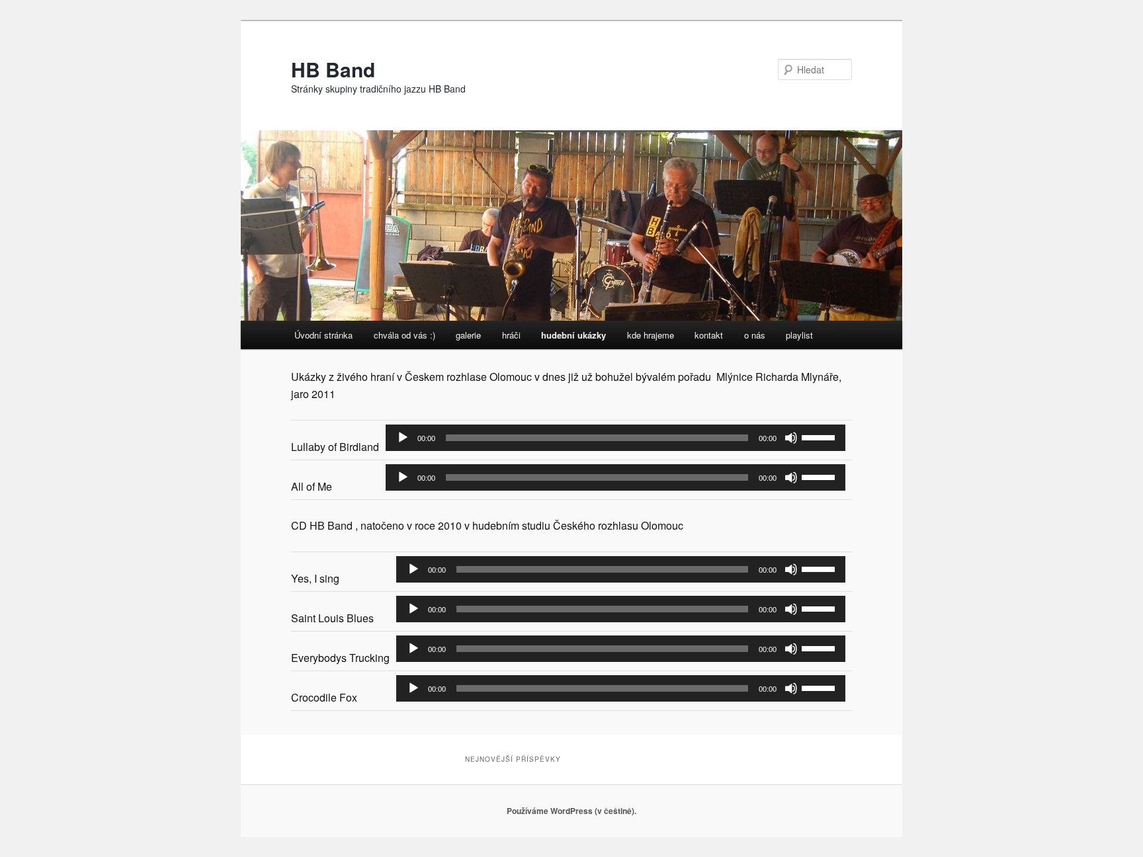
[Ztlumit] (791, 437)
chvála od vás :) (404, 335)
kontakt (709, 335)
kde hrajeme (650, 335)
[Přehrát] (402, 437)
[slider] (820, 436)
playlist (799, 335)
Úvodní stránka (323, 335)
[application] (615, 438)
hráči (511, 335)
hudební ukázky (573, 335)
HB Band (333, 69)
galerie (468, 335)
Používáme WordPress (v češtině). (571, 811)
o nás (754, 335)
